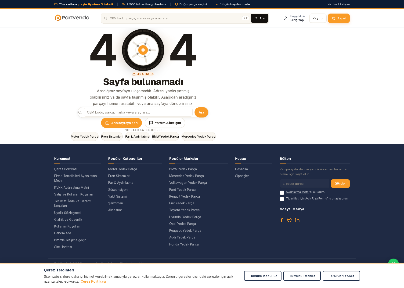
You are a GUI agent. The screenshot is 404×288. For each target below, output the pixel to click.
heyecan (289, 220)
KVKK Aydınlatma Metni (71, 187)
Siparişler (242, 176)
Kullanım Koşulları (67, 226)
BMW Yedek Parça (165, 136)
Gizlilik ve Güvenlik (68, 219)
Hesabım (241, 169)
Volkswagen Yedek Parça (188, 183)
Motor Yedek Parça (84, 136)
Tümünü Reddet (302, 276)
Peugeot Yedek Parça (185, 230)
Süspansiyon (118, 190)
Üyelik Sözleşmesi (67, 213)
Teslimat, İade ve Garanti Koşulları (72, 203)
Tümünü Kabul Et (263, 276)
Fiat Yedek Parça (181, 203)
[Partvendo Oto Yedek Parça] (71, 18)
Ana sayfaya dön (124, 123)
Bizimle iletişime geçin (70, 240)
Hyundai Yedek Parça (185, 217)
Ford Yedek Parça (182, 190)
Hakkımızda (62, 233)
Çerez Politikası (65, 169)
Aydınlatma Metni (297, 192)
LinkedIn (297, 220)
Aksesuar (115, 210)
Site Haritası (63, 247)
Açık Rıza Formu (316, 198)
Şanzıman (115, 203)
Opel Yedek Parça (182, 224)
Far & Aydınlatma (137, 136)
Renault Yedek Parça (184, 196)
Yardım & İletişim (339, 4)
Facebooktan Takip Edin (281, 220)
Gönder (340, 183)
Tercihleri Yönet (341, 276)
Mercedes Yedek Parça (199, 136)
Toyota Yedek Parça (184, 210)
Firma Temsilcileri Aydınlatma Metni (75, 178)
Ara (201, 112)
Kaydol (318, 18)
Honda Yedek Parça (184, 244)
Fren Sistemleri (112, 136)
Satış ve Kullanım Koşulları (73, 194)
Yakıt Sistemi (117, 196)
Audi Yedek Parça (182, 237)
